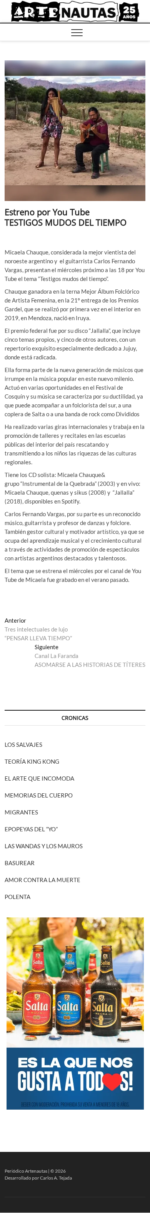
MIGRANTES (21, 812)
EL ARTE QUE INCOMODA (39, 778)
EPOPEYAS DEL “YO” (31, 829)
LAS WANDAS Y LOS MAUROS (44, 845)
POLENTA (17, 896)
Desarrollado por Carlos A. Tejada (38, 1178)
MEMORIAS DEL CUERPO (39, 795)
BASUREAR (20, 862)
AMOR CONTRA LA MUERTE (42, 879)
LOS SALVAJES (23, 744)
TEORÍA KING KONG (32, 761)
